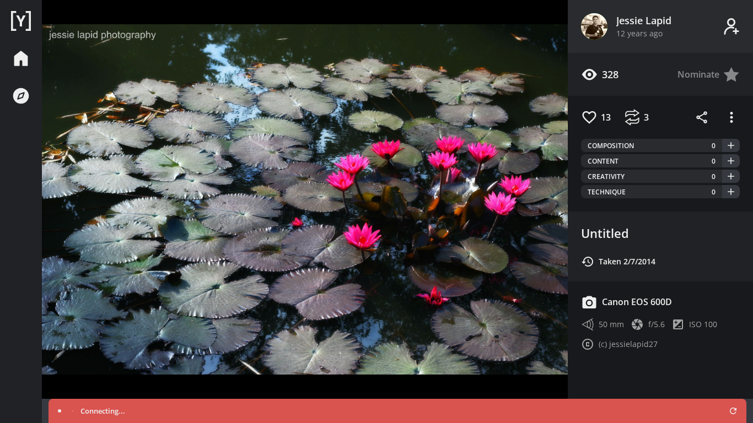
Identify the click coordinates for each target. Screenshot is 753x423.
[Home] (20, 20)
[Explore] (20, 95)
